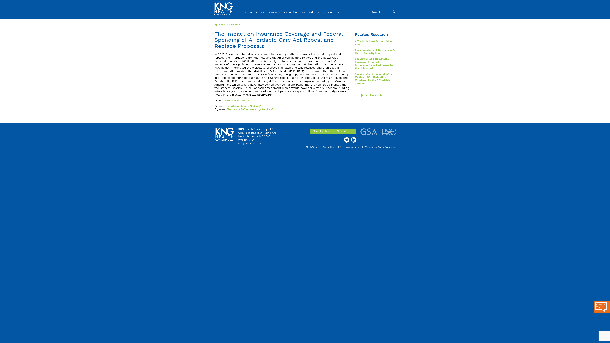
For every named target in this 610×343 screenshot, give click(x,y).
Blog (321, 13)
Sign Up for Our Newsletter (333, 131)
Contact (333, 13)
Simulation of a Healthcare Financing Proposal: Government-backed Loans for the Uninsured (374, 63)
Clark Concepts (387, 147)
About (260, 13)
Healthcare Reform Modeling (243, 106)
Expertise (290, 13)
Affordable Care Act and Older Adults (374, 43)
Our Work (307, 13)
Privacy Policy (353, 147)
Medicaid (267, 109)
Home (248, 13)
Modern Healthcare (236, 101)
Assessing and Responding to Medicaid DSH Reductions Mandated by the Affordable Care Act (373, 78)
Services (274, 13)
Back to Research (228, 25)
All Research (374, 95)
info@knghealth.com (251, 143)
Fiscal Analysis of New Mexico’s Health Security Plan (375, 52)
